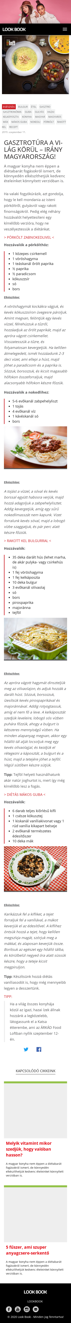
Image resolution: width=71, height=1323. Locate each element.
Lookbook (35, 1301)
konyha (27, 116)
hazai (50, 112)
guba (28, 112)
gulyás (39, 112)
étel (33, 106)
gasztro (45, 106)
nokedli (35, 122)
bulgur (23, 106)
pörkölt (49, 122)
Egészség (9, 106)
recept (13, 127)
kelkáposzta (11, 116)
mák (5, 122)
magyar (40, 116)
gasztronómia (12, 112)
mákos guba (19, 122)
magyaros (54, 116)
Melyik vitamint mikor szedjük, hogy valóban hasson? (29, 1149)
